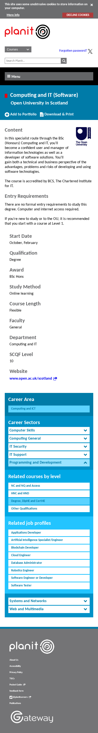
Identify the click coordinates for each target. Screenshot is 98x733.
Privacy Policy (16, 672)
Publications (15, 703)
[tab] (49, 430)
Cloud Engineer (21, 555)
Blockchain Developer (25, 547)
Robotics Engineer (22, 570)
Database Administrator (26, 563)
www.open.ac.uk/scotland (31, 379)
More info (13, 15)
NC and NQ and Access (25, 485)
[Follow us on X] (90, 51)
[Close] (91, 5)
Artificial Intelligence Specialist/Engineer (37, 540)
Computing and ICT (23, 408)
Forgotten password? (73, 51)
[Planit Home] (27, 42)
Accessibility (15, 666)
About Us (14, 660)
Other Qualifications (24, 508)
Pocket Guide (16, 685)
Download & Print (58, 116)
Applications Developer (26, 532)
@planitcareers (20, 697)
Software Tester (21, 585)
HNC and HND (20, 493)
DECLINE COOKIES (78, 15)
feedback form (17, 691)
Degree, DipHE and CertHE (28, 501)
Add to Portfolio (23, 116)
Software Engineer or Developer (32, 577)
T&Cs (12, 679)
